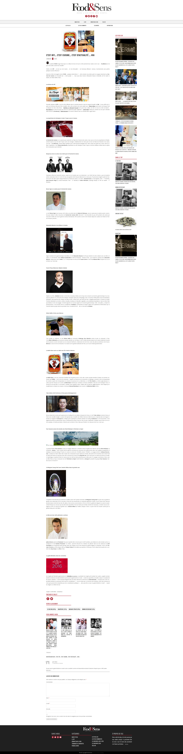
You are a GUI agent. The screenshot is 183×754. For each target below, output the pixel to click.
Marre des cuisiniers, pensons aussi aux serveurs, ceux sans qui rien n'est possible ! (125, 182)
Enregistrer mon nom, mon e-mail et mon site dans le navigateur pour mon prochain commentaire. (69, 716)
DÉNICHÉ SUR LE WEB (94, 22)
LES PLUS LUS (68, 25)
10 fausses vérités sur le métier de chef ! (123, 229)
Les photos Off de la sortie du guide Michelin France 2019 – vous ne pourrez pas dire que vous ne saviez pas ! (81, 633)
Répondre (48, 670)
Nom (47, 698)
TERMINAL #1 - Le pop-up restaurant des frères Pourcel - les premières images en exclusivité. (124, 122)
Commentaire (49, 682)
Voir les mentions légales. (98, 752)
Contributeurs (110, 25)
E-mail (48, 703)
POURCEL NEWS (75, 746)
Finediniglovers (59, 418)
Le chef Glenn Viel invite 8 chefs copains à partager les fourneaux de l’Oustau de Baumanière (66, 633)
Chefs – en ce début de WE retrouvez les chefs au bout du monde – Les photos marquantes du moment (96, 633)
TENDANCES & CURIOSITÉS (78, 743)
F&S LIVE (104, 22)
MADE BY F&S (77, 22)
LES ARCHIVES (96, 25)
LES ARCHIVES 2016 (96, 743)
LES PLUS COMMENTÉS (82, 25)
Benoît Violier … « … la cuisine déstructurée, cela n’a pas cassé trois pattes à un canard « (125, 102)
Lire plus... (127, 744)
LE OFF (85, 22)
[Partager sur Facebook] (48, 600)
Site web (48, 709)
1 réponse (48, 652)
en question (72, 576)
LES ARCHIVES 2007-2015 (98, 741)
